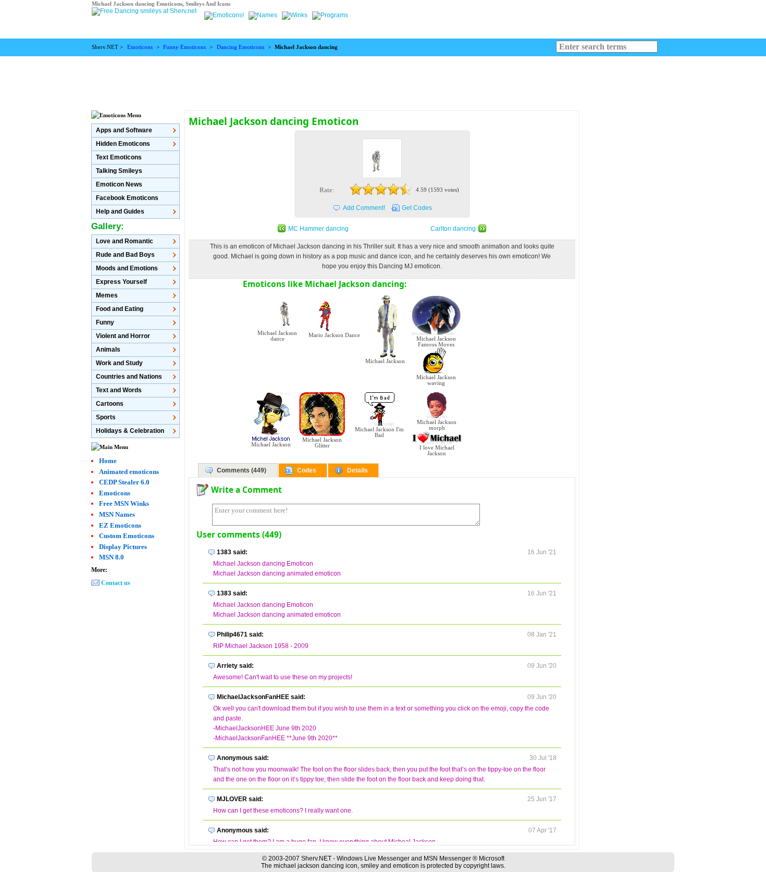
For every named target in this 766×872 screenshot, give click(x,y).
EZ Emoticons (120, 525)
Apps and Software (124, 130)
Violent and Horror (123, 336)
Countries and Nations (129, 376)
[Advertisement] (383, 79)
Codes (306, 470)
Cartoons (109, 403)
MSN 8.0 (111, 557)
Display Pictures (123, 547)
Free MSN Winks (124, 503)
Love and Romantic (124, 241)
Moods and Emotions (127, 268)
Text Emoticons (119, 157)
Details (357, 470)
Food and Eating (119, 309)
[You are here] (225, 15)
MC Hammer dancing (318, 228)
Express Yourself (121, 281)
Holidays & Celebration (130, 430)
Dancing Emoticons (240, 47)
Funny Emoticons (184, 47)
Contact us (115, 583)
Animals (108, 349)
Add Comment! (364, 207)
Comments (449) (241, 470)
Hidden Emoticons (123, 143)
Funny (105, 322)
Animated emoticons (129, 472)
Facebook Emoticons (127, 198)
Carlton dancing (453, 228)
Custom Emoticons (126, 536)
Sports (106, 417)
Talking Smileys (119, 171)
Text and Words (119, 390)
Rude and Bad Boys (125, 254)
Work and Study (119, 363)
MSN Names (117, 514)
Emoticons (140, 47)
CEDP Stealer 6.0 (124, 482)
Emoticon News (119, 184)
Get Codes (417, 207)
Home (108, 461)
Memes (107, 295)
